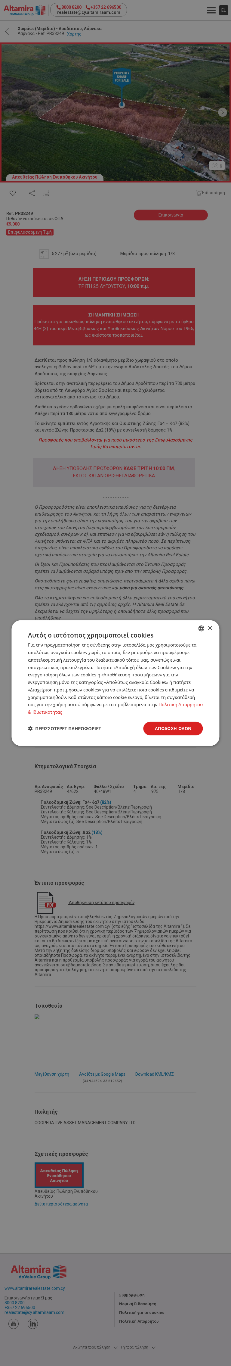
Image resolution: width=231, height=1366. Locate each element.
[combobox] (202, 628)
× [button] (210, 628)
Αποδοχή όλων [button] (173, 728)
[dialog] (115, 683)
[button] (64, 728)
